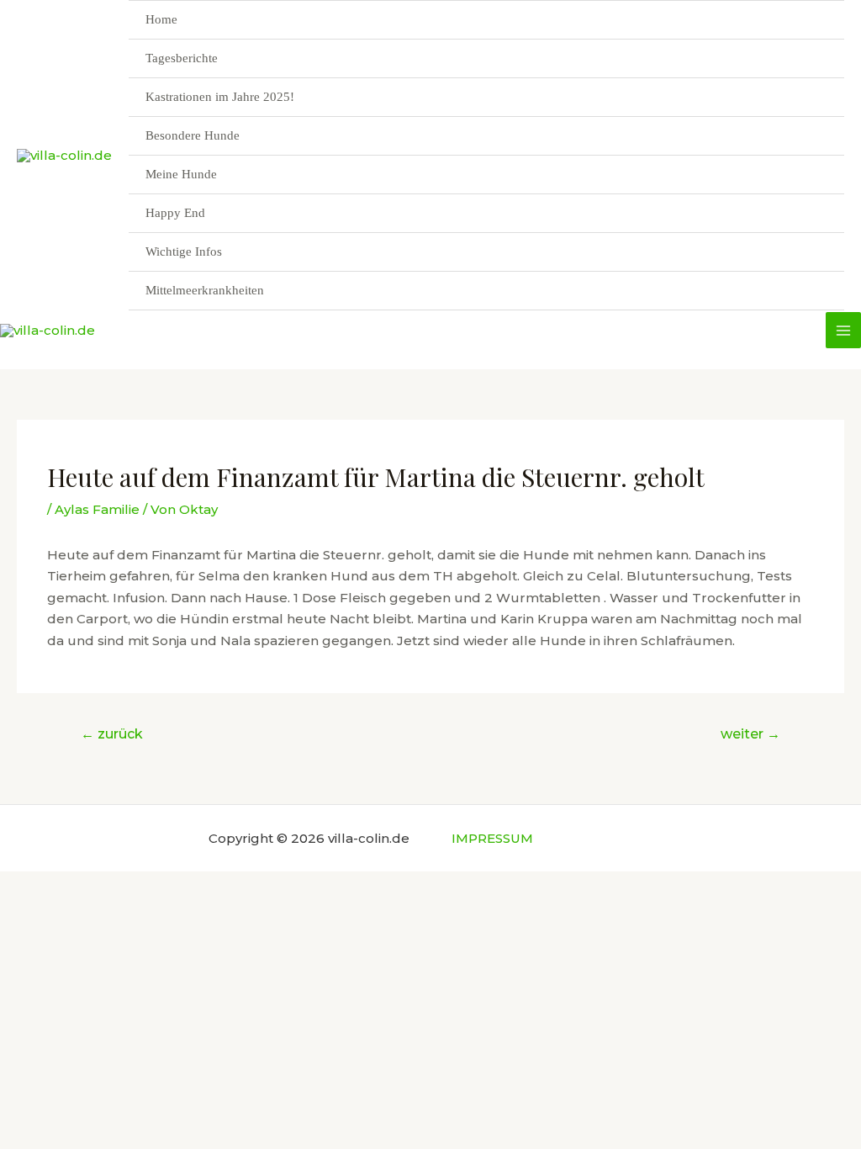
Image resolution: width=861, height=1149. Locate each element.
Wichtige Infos (183, 251)
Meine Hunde (181, 174)
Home (161, 19)
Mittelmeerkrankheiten (204, 290)
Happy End (175, 213)
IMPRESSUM (492, 838)
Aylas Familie (97, 509)
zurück (112, 734)
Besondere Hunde (192, 135)
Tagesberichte (181, 58)
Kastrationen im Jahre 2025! (219, 96)
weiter (750, 734)
